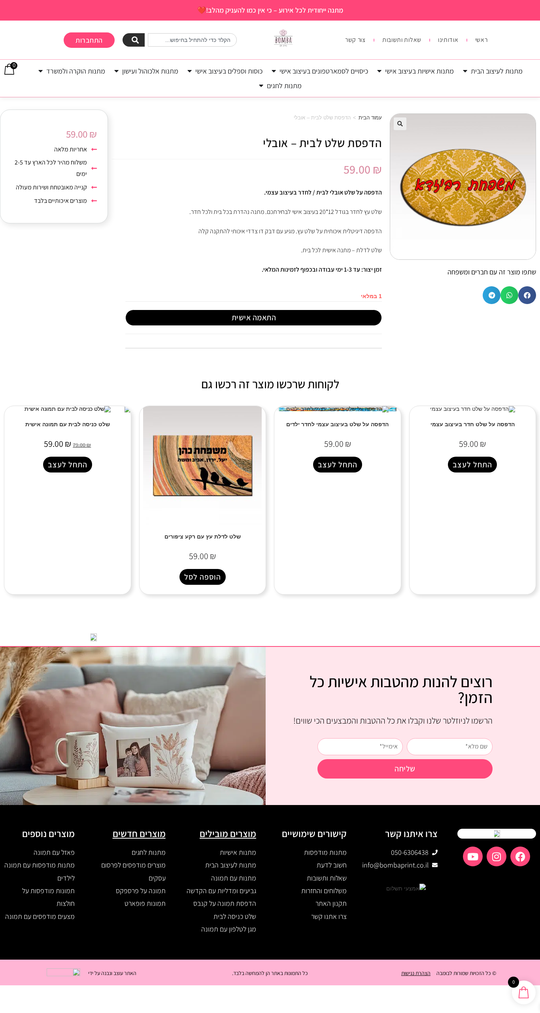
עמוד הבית (370, 118)
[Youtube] (473, 856)
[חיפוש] (134, 40)
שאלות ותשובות (401, 40)
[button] (400, 123)
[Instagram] (496, 856)
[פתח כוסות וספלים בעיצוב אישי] (189, 71)
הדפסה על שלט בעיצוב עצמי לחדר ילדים (337, 424)
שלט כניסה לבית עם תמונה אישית (67, 424)
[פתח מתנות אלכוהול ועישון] (116, 71)
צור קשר (355, 40)
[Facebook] (520, 856)
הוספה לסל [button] (202, 577)
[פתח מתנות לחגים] (261, 85)
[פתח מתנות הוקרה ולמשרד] (40, 71)
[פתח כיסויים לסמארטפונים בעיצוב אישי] (274, 71)
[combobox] (192, 40)
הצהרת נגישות (415, 973)
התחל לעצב (472, 464)
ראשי (481, 40)
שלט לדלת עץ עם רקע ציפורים (202, 536)
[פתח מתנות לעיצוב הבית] (465, 71)
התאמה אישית (254, 317)
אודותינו (448, 40)
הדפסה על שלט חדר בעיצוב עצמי (472, 424)
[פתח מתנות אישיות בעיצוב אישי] (379, 71)
